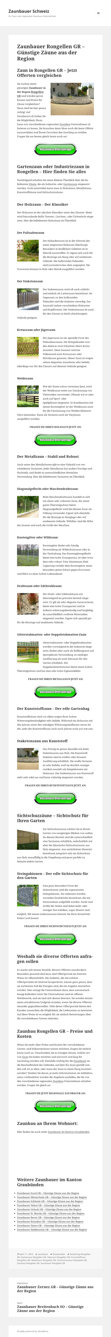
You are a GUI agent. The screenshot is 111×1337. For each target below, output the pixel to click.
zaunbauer (43, 1254)
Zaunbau (65, 124)
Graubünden (59, 1254)
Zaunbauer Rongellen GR (53, 1263)
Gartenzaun (70, 184)
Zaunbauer (80, 1061)
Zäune (32, 184)
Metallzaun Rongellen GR (43, 1260)
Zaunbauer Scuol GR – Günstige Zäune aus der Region (48, 1193)
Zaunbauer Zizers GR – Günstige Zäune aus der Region (48, 1225)
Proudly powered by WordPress (32, 1331)
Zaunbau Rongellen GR (28, 1263)
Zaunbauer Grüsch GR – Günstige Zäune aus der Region (49, 1209)
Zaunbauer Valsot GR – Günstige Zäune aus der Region (48, 1205)
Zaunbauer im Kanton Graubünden (68, 1131)
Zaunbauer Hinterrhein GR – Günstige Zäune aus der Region (52, 1197)
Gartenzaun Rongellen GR (33, 1257)
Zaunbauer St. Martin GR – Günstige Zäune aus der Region (50, 1213)
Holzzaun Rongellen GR (58, 1257)
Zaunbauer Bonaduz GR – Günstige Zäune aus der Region (50, 1221)
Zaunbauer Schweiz (29, 11)
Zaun (25, 1056)
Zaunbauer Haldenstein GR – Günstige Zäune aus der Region (52, 1229)
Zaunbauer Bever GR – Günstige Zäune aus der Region (48, 1217)
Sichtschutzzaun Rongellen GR (72, 1260)
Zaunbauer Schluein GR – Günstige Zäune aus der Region (50, 1201)
